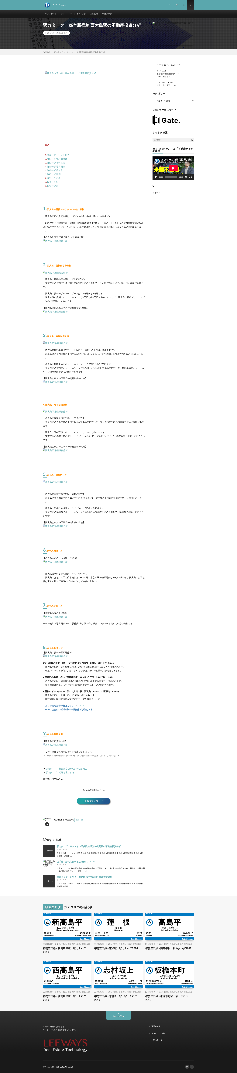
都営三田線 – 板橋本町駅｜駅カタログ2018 (166, 998)
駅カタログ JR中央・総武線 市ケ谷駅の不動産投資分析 (84, 876)
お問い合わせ (156, 1040)
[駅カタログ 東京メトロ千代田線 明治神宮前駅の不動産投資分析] (49, 851)
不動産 (63, 944)
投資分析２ (52, 185)
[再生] (156, 177)
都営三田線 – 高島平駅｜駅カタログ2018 (168, 948)
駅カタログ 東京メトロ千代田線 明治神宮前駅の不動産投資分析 (89, 846)
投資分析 (94, 13)
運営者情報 (155, 1026)
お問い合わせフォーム (166, 85)
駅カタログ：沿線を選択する (60, 772)
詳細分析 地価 (54, 174)
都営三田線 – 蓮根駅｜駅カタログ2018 (116, 948)
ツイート (156, 193)
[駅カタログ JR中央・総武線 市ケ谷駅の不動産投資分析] (49, 881)
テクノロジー (66, 13)
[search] (192, 140)
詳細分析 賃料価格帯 (57, 158)
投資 (69, 944)
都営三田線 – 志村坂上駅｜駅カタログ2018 (115, 998)
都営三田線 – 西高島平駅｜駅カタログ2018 (64, 998)
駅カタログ (107, 13)
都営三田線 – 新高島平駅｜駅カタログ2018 (64, 950)
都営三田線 (86, 944)
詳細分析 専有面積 (56, 166)
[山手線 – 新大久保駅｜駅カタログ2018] (49, 866)
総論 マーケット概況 (58, 155)
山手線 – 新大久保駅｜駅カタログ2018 (75, 861)
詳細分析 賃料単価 (56, 162)
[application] (173, 168)
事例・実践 (81, 13)
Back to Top (118, 1016)
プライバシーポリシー (160, 1033)
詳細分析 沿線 (54, 178)
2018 (58, 944)
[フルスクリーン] (190, 177)
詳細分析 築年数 (55, 170)
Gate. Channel (66, 1067)
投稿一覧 (79, 820)
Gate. (81, 705)
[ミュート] (186, 177)
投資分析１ (52, 181)
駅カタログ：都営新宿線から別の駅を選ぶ (66, 768)
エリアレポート (50, 13)
